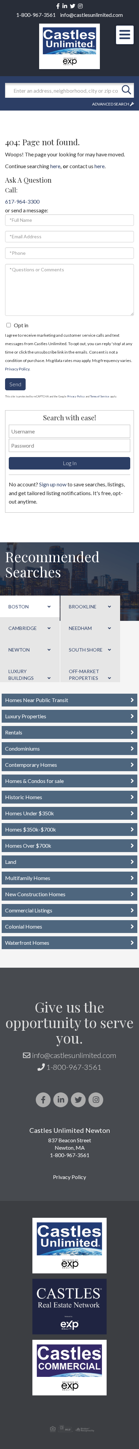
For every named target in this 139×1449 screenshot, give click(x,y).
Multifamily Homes (27, 878)
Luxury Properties (25, 716)
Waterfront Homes (27, 942)
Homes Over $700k (28, 845)
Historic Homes (23, 797)
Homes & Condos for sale (34, 781)
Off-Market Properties (84, 674)
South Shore (86, 650)
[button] (126, 90)
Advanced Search (110, 104)
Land (10, 861)
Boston (18, 606)
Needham (80, 628)
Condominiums (22, 748)
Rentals (13, 732)
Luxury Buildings (21, 674)
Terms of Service (99, 396)
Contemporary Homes (31, 764)
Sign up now (52, 484)
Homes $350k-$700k (30, 829)
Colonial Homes (23, 926)
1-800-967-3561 (36, 14)
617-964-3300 (22, 201)
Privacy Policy (17, 368)
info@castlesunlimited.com (91, 14)
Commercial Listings (28, 910)
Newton (19, 650)
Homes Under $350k (29, 813)
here (55, 166)
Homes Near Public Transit (36, 700)
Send (15, 384)
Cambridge (22, 628)
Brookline (82, 606)
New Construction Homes (35, 894)
